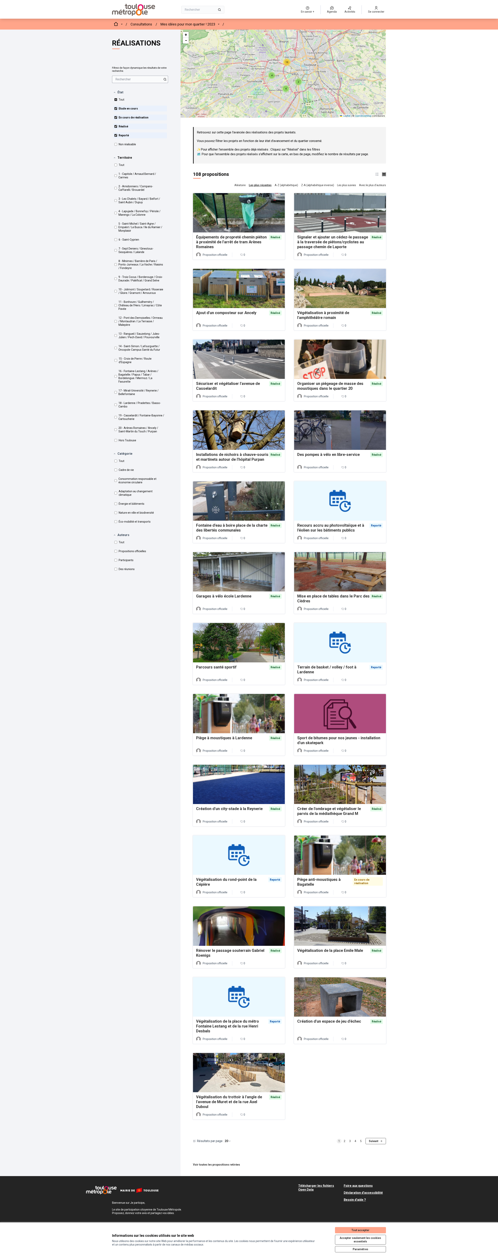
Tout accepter (360, 1230)
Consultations (141, 24)
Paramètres (360, 1249)
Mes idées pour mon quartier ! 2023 (187, 24)
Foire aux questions (358, 1186)
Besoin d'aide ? (355, 1200)
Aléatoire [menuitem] (240, 185)
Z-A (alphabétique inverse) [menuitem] (317, 185)
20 (226, 1141)
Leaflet (347, 116)
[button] (118, 92)
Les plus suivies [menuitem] (346, 185)
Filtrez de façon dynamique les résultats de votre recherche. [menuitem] (139, 69)
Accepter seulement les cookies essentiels (360, 1239)
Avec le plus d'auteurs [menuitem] (372, 185)
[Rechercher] (219, 9)
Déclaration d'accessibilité (363, 1193)
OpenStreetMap (363, 116)
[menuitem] (140, 79)
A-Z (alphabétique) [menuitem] (286, 185)
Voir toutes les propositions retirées (216, 1164)
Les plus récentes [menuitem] (260, 185)
